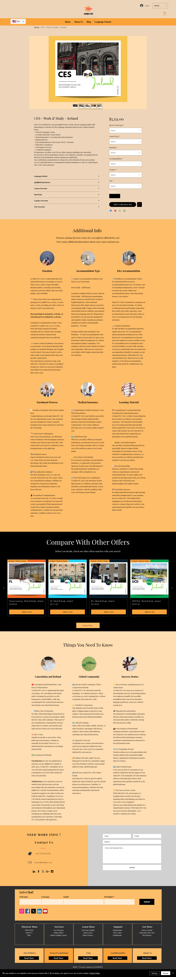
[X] (43, 871)
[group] (88, 587)
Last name (45, 897)
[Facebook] (27, 911)
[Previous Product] (3, 587)
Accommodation (116, 158)
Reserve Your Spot (116, 125)
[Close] (173, 973)
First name (24, 897)
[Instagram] (21, 911)
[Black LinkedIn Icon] (34, 871)
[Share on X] (124, 210)
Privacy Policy (94, 973)
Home (36, 27)
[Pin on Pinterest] (115, 210)
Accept (165, 973)
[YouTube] (45, 911)
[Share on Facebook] (110, 210)
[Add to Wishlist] (139, 204)
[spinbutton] (115, 196)
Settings (154, 973)
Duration (113, 147)
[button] (160, 5)
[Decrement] (111, 196)
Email (65, 897)
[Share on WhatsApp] (119, 210)
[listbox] (160, 5)
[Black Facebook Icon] (38, 871)
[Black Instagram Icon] (52, 871)
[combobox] (125, 130)
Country (113, 170)
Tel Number (108, 897)
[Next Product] (172, 587)
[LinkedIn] (39, 911)
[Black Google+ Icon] (47, 871)
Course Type (114, 136)
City (111, 181)
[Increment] (118, 196)
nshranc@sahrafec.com (43, 862)
